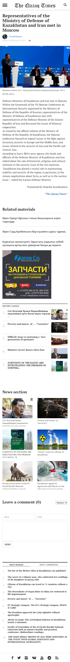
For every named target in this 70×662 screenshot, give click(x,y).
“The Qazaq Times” (56, 193)
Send (8, 544)
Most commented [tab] (49, 564)
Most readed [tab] (16, 564)
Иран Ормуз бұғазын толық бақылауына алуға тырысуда (31, 219)
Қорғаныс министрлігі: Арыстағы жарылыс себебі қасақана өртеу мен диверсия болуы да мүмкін (32, 243)
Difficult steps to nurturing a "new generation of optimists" (27, 338)
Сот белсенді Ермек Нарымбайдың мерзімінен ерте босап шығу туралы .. (29, 314)
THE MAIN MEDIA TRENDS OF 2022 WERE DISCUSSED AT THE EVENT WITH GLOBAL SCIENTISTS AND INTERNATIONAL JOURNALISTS (37, 639)
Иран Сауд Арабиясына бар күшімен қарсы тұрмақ (34, 231)
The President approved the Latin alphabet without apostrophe (34, 613)
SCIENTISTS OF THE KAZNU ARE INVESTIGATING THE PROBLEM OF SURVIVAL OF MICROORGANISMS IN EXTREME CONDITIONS (17, 457)
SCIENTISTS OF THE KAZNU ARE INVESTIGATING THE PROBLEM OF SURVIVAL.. (27, 365)
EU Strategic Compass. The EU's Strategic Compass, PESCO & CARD (37, 606)
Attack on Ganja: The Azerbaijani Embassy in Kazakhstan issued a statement (36, 621)
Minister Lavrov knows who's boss (26, 350)
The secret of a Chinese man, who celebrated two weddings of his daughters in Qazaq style (38, 578)
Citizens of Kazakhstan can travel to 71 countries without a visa (37, 585)
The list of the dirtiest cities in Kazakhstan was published (37, 570)
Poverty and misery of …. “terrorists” (28, 324)
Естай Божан (15, 36)
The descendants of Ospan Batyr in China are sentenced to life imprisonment (37, 592)
